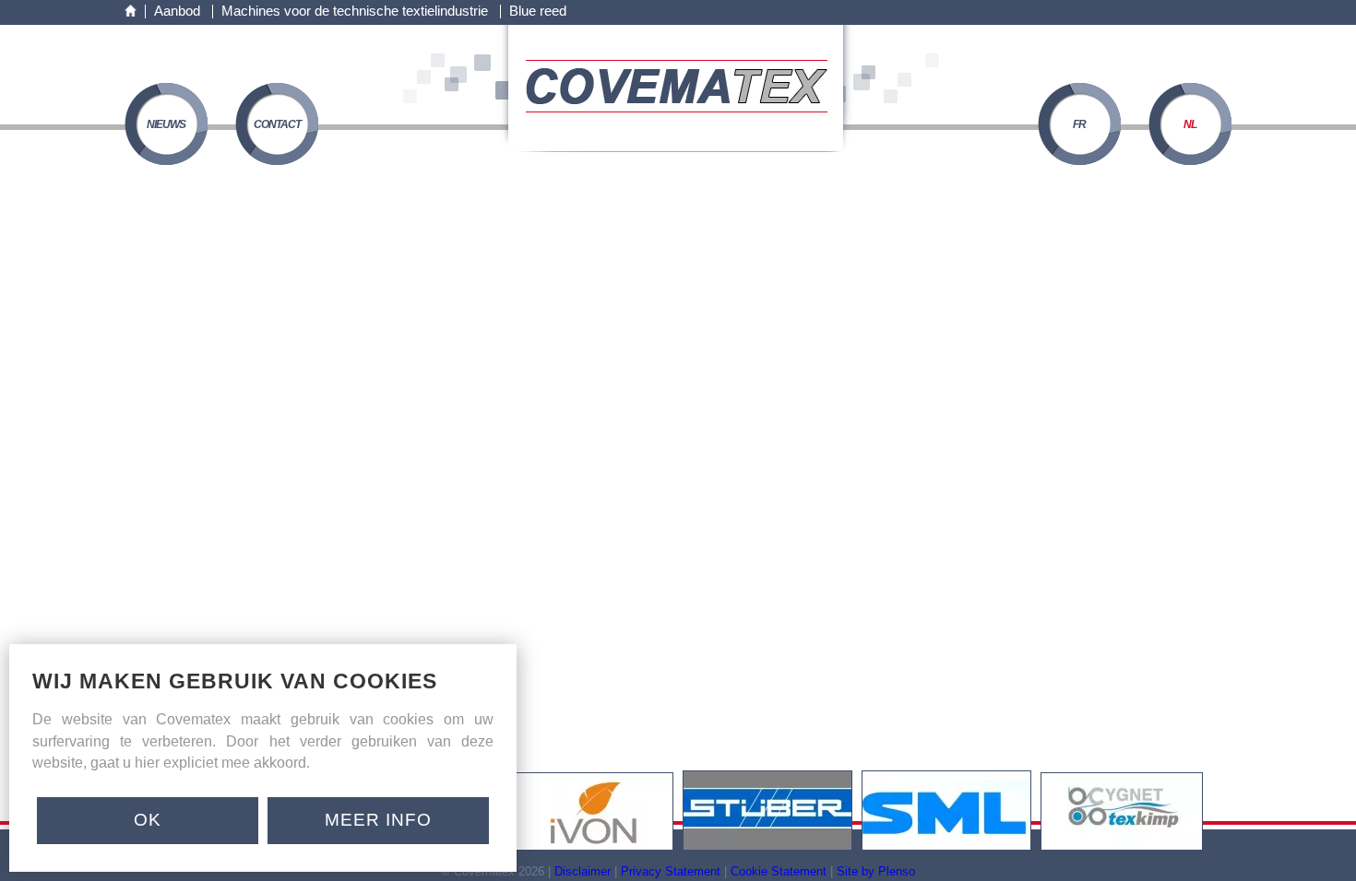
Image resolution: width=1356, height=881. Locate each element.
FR (1079, 124)
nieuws (166, 124)
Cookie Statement (779, 871)
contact (277, 124)
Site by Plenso (876, 871)
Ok (147, 819)
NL (1190, 124)
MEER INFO (378, 819)
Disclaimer (582, 871)
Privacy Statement (670, 871)
